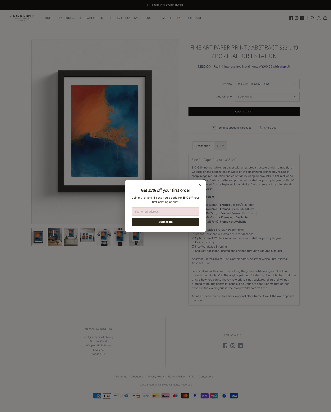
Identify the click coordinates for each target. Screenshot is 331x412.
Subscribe (165, 221)
